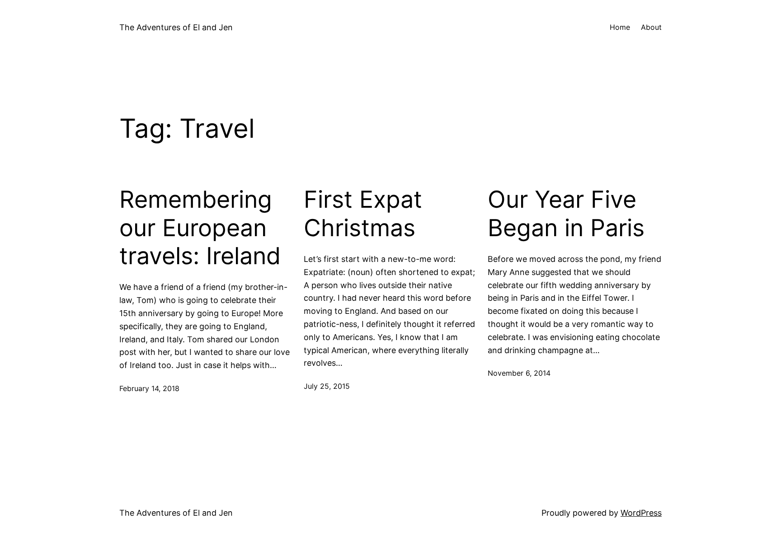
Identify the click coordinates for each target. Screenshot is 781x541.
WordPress (641, 513)
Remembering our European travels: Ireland (200, 228)
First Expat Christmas (363, 214)
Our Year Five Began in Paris (566, 214)
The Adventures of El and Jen (176, 27)
